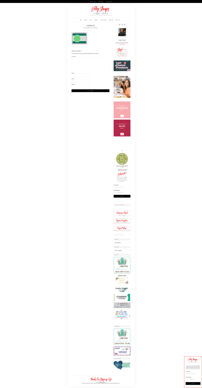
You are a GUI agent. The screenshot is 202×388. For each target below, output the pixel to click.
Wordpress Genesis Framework (103, 383)
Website (73, 84)
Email (73, 78)
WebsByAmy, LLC (117, 383)
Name (73, 73)
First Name (116, 185)
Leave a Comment (94, 27)
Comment (74, 56)
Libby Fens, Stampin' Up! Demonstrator (101, 11)
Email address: (117, 190)
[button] (122, 19)
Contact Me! (122, 44)
